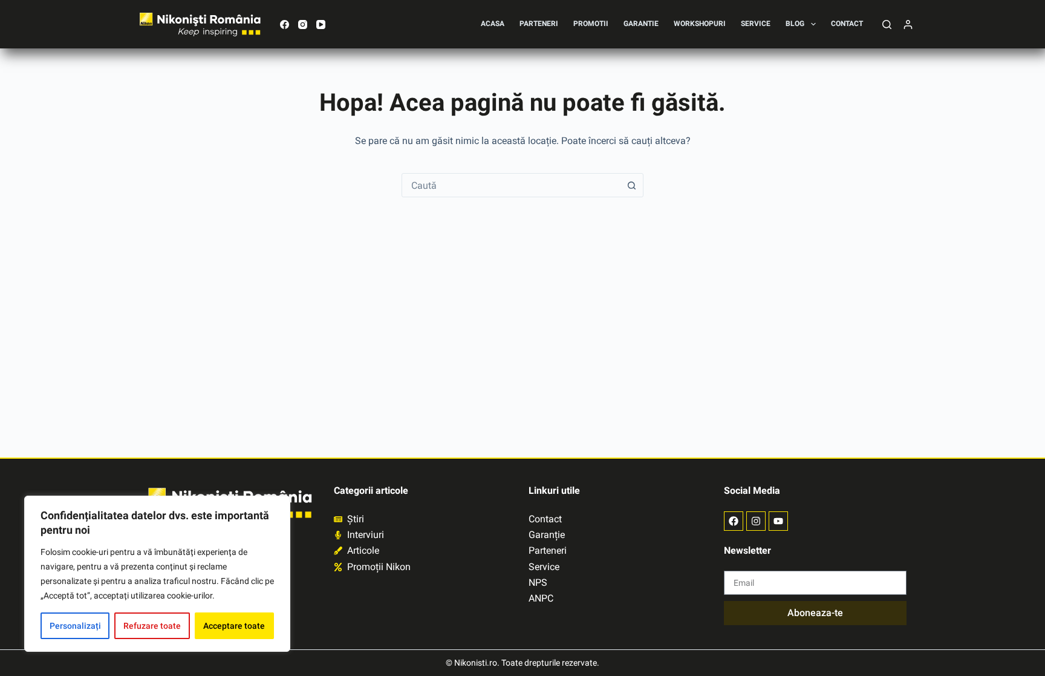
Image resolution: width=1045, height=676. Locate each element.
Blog (795, 23)
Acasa (492, 23)
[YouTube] (320, 24)
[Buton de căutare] (631, 185)
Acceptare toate (234, 626)
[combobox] (511, 185)
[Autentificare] (908, 24)
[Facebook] (284, 24)
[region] (157, 574)
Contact (847, 23)
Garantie (641, 23)
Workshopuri (700, 23)
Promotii (590, 23)
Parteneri (538, 23)
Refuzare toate (152, 626)
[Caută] (886, 24)
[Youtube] (778, 521)
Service (755, 23)
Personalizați (75, 626)
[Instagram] (302, 24)
